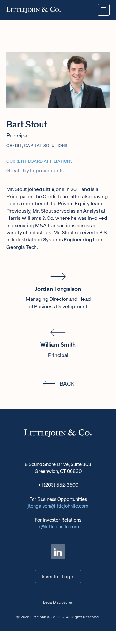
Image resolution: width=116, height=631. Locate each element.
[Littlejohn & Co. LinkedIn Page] (58, 551)
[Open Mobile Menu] (104, 10)
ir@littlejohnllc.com (58, 526)
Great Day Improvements (35, 170)
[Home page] (33, 9)
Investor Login (58, 576)
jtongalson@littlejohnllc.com (58, 506)
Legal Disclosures (58, 602)
